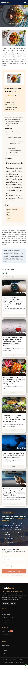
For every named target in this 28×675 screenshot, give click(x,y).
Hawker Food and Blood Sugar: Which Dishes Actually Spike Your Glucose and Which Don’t (14, 418)
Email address (5, 556)
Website (13, 603)
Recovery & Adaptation (7, 622)
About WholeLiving (6, 645)
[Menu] (25, 2)
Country (4, 562)
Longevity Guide (7, 631)
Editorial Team (5, 648)
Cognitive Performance (7, 617)
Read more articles (20, 17)
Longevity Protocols (6, 614)
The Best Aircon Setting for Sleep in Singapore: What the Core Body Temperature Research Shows (14, 492)
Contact (3, 653)
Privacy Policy (6, 659)
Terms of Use (13, 659)
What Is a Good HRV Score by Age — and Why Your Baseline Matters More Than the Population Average (13, 342)
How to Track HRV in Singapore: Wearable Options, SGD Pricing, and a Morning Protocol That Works (14, 302)
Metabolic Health (6, 620)
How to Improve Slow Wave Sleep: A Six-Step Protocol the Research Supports (13, 455)
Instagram (5, 603)
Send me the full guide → (14, 571)
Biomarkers (4, 612)
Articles (3, 637)
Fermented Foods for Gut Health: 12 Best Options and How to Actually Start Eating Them (14, 380)
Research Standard (6, 634)
